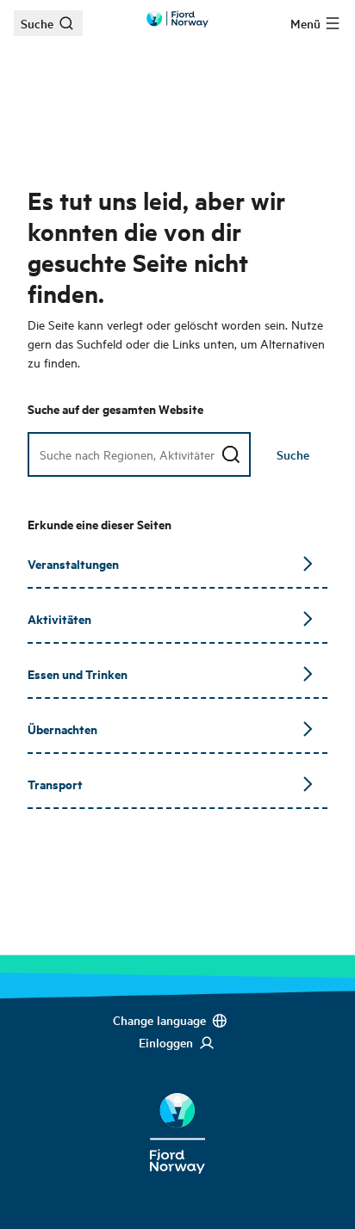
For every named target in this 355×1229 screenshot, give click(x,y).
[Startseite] (177, 1119)
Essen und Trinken (78, 673)
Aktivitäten (59, 618)
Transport (55, 784)
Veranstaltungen (73, 563)
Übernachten (62, 728)
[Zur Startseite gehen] (177, 19)
